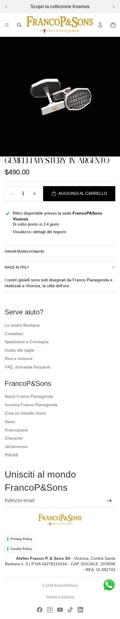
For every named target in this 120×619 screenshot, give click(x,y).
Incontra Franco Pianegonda (31, 404)
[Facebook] (39, 609)
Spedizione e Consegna (27, 341)
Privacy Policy (21, 539)
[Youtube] (60, 609)
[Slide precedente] (6, 6)
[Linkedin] (80, 609)
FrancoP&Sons (66, 586)
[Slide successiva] (113, 6)
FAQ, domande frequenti (27, 367)
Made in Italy (17, 267)
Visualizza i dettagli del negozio (39, 232)
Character (14, 438)
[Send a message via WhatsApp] (109, 585)
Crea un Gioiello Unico (25, 413)
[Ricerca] (19, 25)
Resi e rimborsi (18, 358)
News (10, 421)
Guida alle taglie (19, 350)
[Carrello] (113, 25)
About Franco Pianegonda (29, 396)
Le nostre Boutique (22, 325)
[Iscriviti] (109, 501)
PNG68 (11, 455)
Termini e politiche (60, 597)
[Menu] (6, 25)
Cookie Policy (21, 549)
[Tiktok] (70, 609)
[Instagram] (49, 609)
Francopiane (16, 430)
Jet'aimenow (16, 446)
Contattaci (14, 333)
